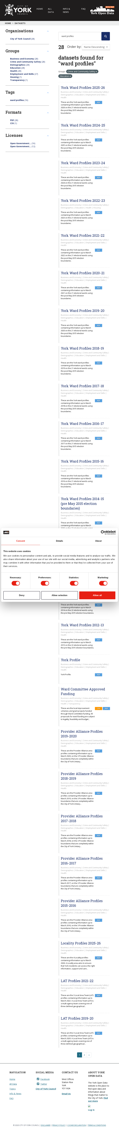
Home (39, 8)
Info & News (66, 10)
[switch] (45, 583)
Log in (91, 1109)
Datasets (20, 23)
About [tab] (98, 541)
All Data (51, 10)
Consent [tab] (20, 541)
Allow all (97, 595)
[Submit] (105, 36)
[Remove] (96, 72)
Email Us (66, 1093)
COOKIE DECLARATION (76, 1125)
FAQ (83, 8)
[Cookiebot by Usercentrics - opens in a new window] (103, 532)
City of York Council (46, 1088)
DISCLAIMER (45, 1125)
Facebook (45, 1079)
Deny (21, 595)
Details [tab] (59, 541)
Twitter (43, 1084)
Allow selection (59, 595)
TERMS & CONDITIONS (97, 1125)
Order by (74, 46)
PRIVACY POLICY (58, 1125)
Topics (12, 1088)
